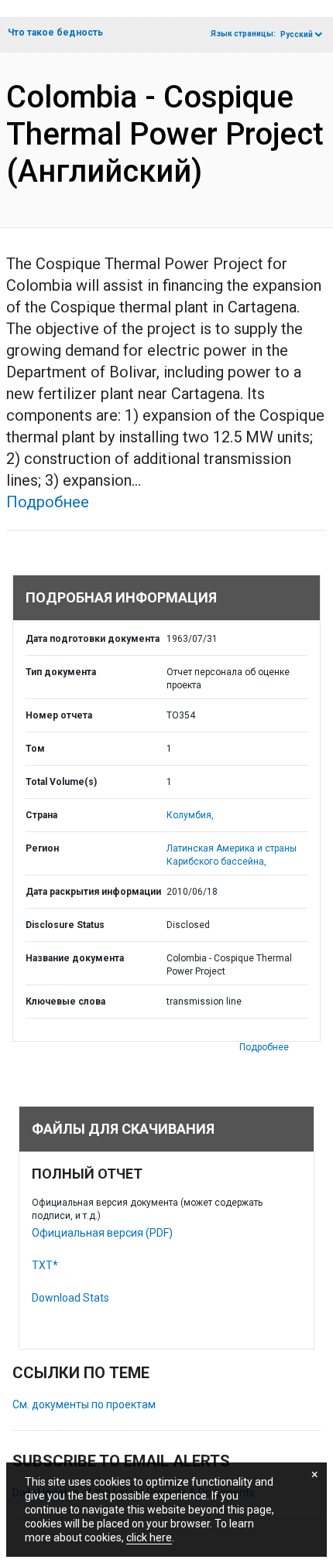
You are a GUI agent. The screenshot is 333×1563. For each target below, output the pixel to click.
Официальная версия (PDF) (102, 1233)
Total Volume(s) (61, 781)
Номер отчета (59, 715)
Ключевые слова (65, 1001)
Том (35, 748)
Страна (41, 815)
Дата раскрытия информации (93, 891)
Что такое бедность (55, 32)
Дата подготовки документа (93, 638)
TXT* (45, 1265)
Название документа (75, 958)
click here (149, 1537)
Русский (296, 34)
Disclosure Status (65, 925)
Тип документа (61, 672)
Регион (42, 848)
